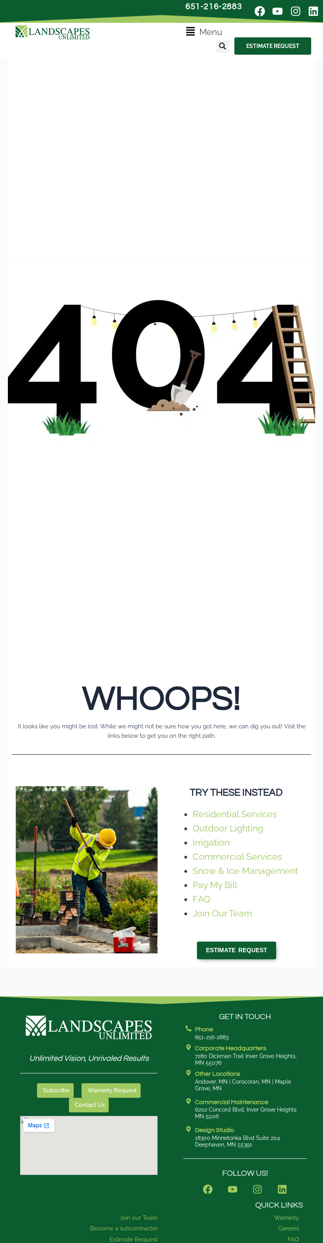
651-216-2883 (214, 6)
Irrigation (211, 842)
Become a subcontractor (124, 1228)
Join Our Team (222, 913)
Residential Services (235, 814)
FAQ (201, 899)
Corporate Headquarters (230, 1048)
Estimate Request (134, 1239)
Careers (288, 1228)
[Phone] (188, 1028)
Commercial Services (237, 856)
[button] (204, 31)
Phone (204, 1029)
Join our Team (138, 1217)
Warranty (286, 1217)
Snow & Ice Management (245, 870)
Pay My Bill (215, 884)
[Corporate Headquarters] (188, 1047)
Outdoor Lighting (228, 828)
